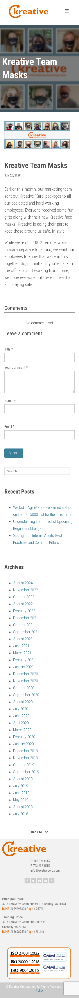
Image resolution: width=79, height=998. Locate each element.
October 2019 (23, 764)
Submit (14, 453)
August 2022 (23, 604)
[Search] (37, 471)
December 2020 (25, 674)
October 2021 (23, 625)
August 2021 (23, 639)
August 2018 (23, 806)
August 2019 (23, 778)
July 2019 (20, 785)
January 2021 (23, 667)
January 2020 (23, 744)
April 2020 (21, 723)
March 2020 (22, 730)
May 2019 (20, 799)
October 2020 (23, 688)
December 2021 (25, 618)
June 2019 (21, 792)
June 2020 (21, 716)
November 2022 (25, 590)
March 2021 (22, 653)
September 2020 (26, 695)
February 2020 (24, 737)
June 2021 (21, 646)
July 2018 (20, 813)
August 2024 (23, 583)
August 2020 (23, 702)
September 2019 (26, 771)
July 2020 (20, 709)
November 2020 (25, 681)
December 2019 (25, 750)
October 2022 (23, 597)
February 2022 (24, 611)
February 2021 (24, 660)
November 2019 (25, 757)
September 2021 (26, 632)
